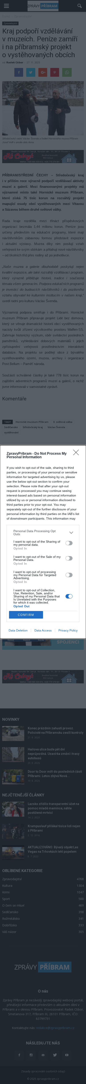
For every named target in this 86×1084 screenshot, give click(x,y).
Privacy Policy (68, 630)
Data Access (43, 630)
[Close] (77, 454)
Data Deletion (18, 630)
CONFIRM (26, 615)
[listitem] (43, 532)
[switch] (69, 543)
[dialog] (43, 542)
